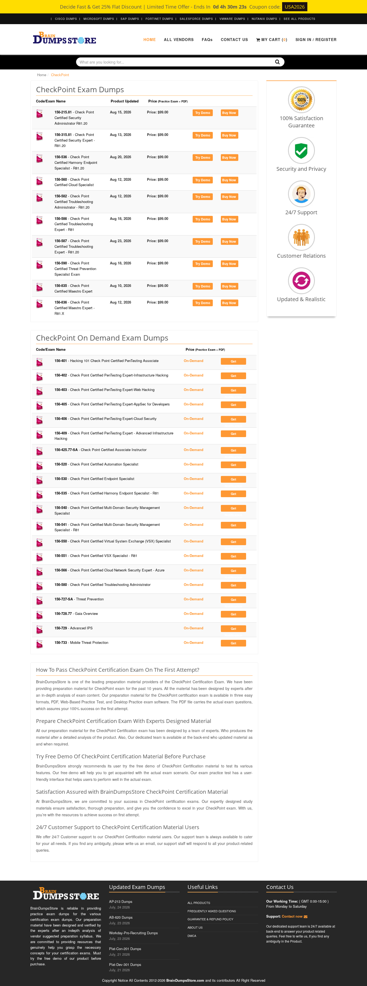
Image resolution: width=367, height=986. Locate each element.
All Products (199, 902)
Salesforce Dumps (196, 19)
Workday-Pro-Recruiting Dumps (133, 932)
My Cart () (273, 39)
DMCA (192, 935)
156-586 (74, 224)
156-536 (76, 162)
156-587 (74, 246)
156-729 (74, 627)
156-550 (113, 541)
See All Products (299, 19)
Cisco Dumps (66, 19)
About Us (195, 927)
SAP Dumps (130, 19)
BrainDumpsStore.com (185, 980)
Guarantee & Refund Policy (210, 919)
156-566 (109, 570)
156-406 (106, 418)
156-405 (112, 404)
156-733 (81, 642)
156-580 (102, 584)
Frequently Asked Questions (212, 911)
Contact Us (234, 39)
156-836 (75, 308)
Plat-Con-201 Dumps (125, 948)
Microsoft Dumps (99, 19)
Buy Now (229, 112)
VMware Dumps (232, 19)
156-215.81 (74, 117)
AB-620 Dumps (121, 917)
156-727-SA (79, 598)
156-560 (74, 182)
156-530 (94, 478)
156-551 (96, 555)
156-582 (74, 201)
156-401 (107, 360)
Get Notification (233, 362)
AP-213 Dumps (120, 901)
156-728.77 (76, 613)
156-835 (73, 288)
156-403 (104, 389)
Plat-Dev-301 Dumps (125, 964)
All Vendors (179, 39)
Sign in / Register (316, 39)
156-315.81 (75, 140)
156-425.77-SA (100, 449)
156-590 (75, 268)
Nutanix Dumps (264, 19)
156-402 (111, 375)
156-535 (107, 493)
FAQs (207, 39)
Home (149, 39)
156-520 (96, 464)
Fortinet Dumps (159, 19)
